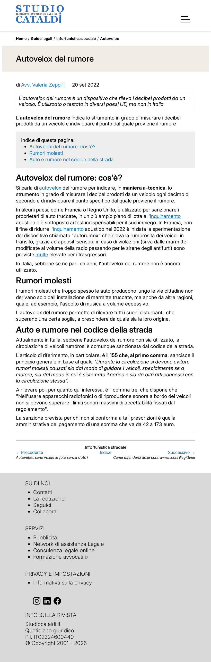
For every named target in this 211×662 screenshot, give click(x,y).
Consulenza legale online (64, 550)
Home (21, 38)
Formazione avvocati (58, 557)
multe (42, 254)
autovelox (50, 188)
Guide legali (41, 38)
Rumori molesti (46, 153)
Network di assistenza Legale (68, 544)
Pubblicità (45, 537)
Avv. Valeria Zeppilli (43, 85)
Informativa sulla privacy (62, 582)
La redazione (49, 498)
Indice (105, 452)
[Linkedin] (47, 600)
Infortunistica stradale (76, 38)
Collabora (44, 511)
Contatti (42, 492)
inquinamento (165, 216)
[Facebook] (57, 600)
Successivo (179, 452)
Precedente (32, 452)
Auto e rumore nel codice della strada (71, 159)
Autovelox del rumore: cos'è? (62, 146)
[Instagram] (36, 600)
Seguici (42, 505)
